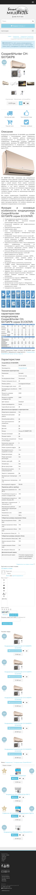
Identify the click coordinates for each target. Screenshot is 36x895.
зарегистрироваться (17, 575)
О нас (3, 860)
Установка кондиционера (18, 775)
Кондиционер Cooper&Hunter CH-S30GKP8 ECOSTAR (18, 750)
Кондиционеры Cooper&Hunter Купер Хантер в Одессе (18, 352)
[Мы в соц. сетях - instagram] (8, 866)
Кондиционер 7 (9, 762)
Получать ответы (5, 617)
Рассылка (4, 880)
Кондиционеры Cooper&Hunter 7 (23, 762)
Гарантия (4, 856)
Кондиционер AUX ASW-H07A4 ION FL (18, 794)
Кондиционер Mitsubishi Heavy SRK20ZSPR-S (18, 832)
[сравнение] (27, 103)
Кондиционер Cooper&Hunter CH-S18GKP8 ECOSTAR (18, 698)
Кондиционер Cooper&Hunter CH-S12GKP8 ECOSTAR (18, 673)
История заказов (6, 878)
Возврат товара (5, 855)
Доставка (4, 858)
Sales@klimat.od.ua (7, 888)
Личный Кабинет (6, 876)
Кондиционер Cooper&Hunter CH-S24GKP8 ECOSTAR (18, 724)
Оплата (3, 859)
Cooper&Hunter (23, 368)
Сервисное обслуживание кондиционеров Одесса (18, 813)
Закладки (4, 879)
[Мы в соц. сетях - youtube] (5, 866)
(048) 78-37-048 (6, 886)
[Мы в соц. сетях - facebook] (2, 866)
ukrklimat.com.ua (5, 890)
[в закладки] (24, 103)
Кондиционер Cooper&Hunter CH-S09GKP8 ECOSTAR (18, 647)
